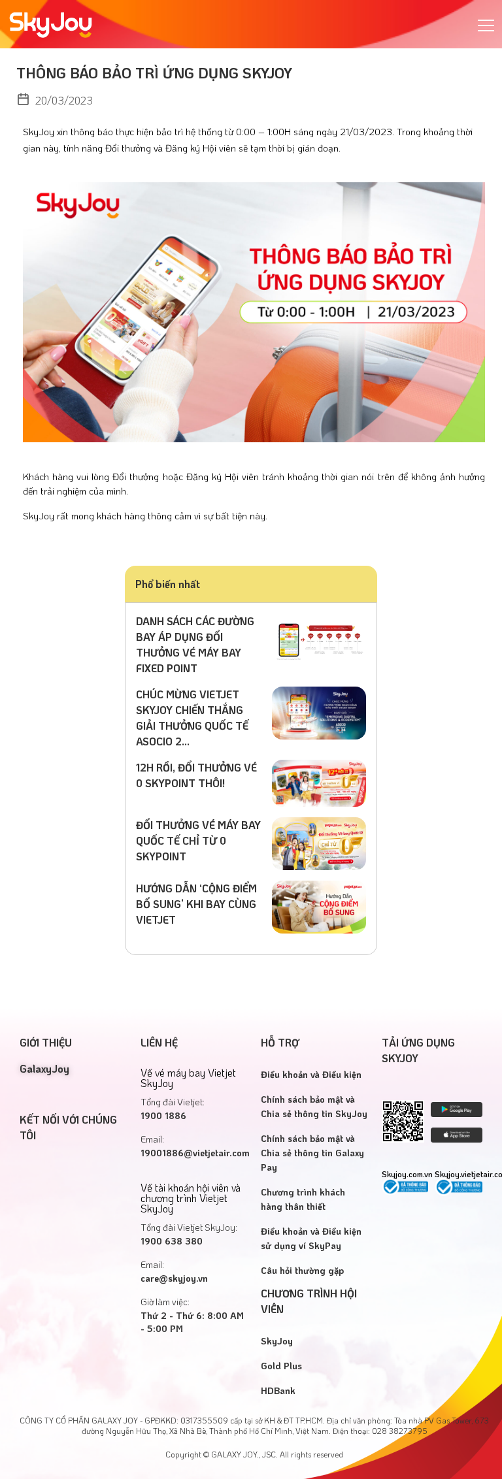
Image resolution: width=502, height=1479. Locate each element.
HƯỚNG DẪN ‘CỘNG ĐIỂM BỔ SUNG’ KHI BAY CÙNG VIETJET (196, 903)
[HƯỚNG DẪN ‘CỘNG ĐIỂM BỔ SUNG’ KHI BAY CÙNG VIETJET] (319, 906)
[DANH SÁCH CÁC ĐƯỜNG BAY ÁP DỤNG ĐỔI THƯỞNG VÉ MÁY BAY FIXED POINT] (319, 638)
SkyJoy (277, 1341)
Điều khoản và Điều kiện (311, 1074)
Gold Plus (281, 1365)
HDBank (278, 1390)
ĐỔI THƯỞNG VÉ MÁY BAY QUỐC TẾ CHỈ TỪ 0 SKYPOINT (198, 840)
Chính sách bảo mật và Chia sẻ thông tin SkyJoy (314, 1106)
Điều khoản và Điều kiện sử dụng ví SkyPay (311, 1238)
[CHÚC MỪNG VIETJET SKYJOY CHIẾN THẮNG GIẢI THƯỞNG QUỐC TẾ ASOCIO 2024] (319, 712)
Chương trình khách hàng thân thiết (303, 1199)
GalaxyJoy (44, 1068)
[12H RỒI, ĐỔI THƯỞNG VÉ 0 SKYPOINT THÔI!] (319, 781)
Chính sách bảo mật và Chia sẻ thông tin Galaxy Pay (312, 1152)
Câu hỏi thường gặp (302, 1270)
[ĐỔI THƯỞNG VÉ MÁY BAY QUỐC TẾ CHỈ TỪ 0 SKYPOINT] (319, 842)
